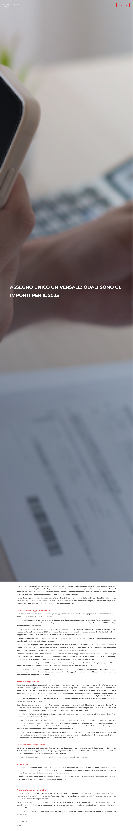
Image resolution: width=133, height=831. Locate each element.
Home (66, 5)
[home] (12, 5)
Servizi (81, 5)
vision (73, 5)
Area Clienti (102, 5)
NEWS (111, 5)
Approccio (90, 5)
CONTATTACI (123, 5)
